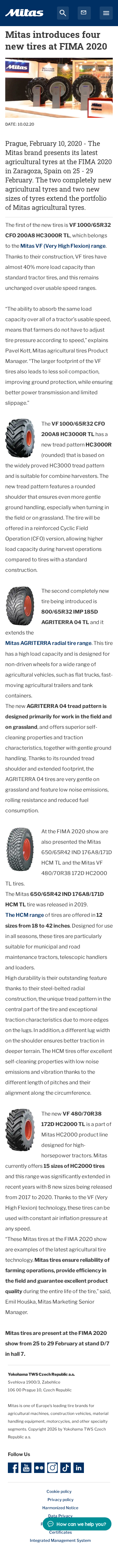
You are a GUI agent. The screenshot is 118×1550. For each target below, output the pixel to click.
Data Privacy (60, 1515)
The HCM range (24, 915)
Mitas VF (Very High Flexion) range (63, 246)
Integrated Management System (60, 1540)
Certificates (60, 1532)
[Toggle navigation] (106, 13)
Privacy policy (60, 1499)
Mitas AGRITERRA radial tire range (48, 643)
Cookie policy (59, 1491)
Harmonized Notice (60, 1507)
